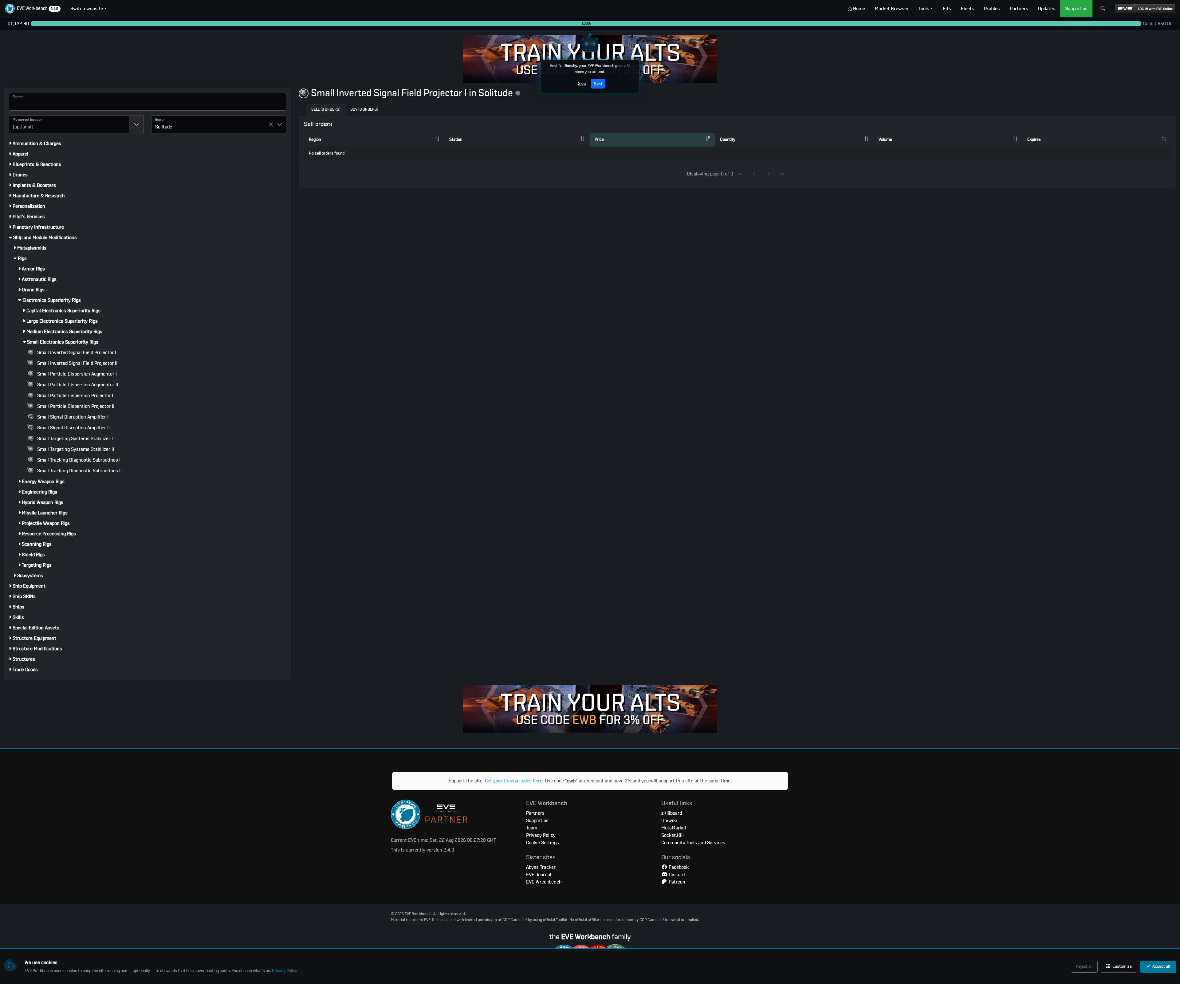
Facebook (678, 867)
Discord (676, 874)
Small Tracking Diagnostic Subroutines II (79, 470)
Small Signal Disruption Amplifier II (73, 427)
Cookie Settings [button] (542, 842)
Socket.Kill (672, 835)
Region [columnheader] (315, 139)
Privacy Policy (284, 971)
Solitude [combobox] (163, 126)
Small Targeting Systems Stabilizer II (75, 449)
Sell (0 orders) (325, 110)
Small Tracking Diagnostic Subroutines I (78, 460)
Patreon (676, 882)
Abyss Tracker (541, 867)
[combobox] (69, 124)
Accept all (1160, 966)
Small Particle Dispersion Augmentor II (77, 384)
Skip (582, 83)
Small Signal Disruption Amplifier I (72, 417)
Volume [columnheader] (885, 139)
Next (598, 83)
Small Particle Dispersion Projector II (75, 406)
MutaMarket (673, 827)
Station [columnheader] (455, 139)
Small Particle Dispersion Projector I (74, 395)
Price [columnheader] (599, 139)
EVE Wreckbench (544, 882)
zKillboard (671, 813)
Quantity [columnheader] (727, 139)
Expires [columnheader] (1034, 139)
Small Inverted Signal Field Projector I (76, 352)
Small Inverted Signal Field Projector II (76, 363)
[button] (33, 8)
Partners (535, 813)
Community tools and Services (693, 842)
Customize (1121, 966)
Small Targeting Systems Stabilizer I (74, 438)
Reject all (1084, 966)
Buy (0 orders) (364, 110)
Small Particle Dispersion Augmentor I (76, 374)
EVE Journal (538, 874)
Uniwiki (669, 820)
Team (531, 827)
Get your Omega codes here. (514, 780)
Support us (537, 820)
